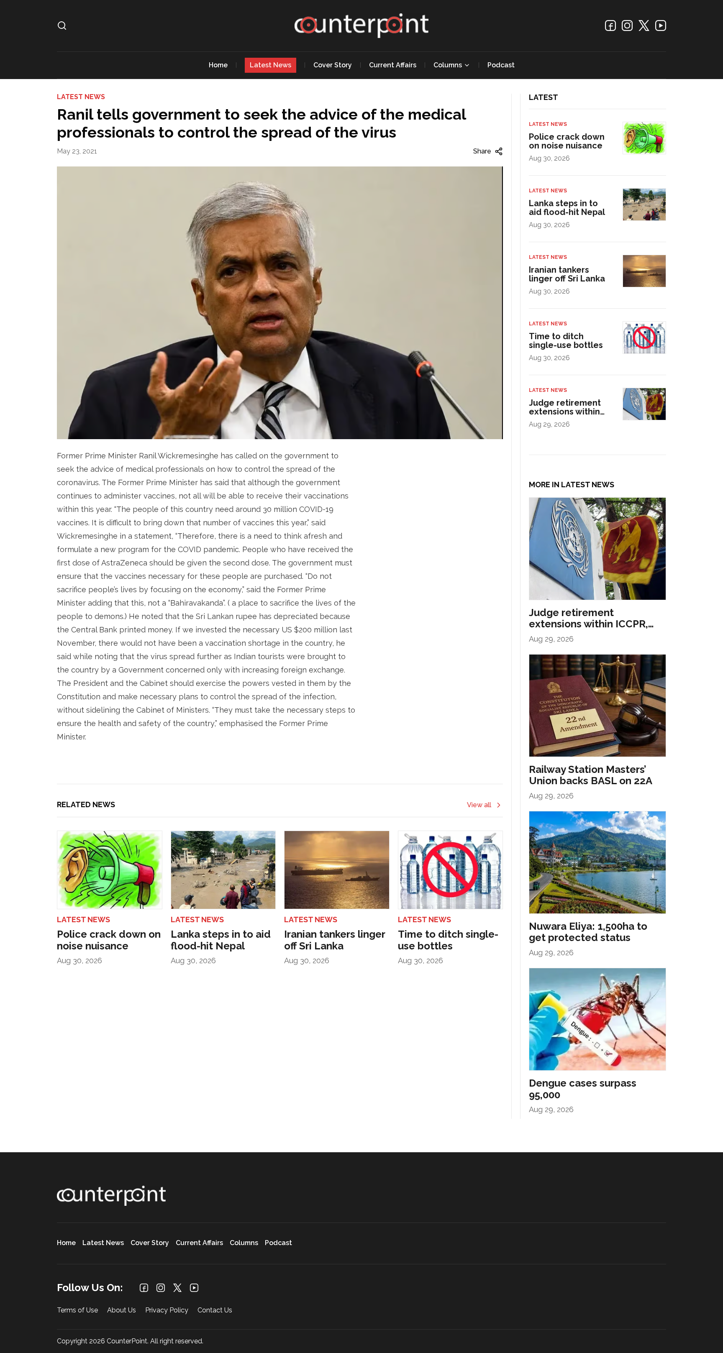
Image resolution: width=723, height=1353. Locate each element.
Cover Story (332, 65)
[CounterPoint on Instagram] (627, 25)
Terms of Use (77, 1310)
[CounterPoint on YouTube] (660, 25)
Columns (447, 65)
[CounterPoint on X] (643, 25)
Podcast (501, 65)
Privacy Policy (166, 1310)
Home (218, 65)
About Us (121, 1310)
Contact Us (214, 1310)
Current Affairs (392, 65)
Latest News (270, 65)
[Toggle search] (62, 25)
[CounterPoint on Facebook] (610, 25)
